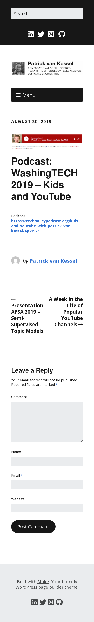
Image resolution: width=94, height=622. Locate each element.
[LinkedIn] (31, 34)
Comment (20, 397)
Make (43, 582)
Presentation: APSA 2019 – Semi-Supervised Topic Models (28, 318)
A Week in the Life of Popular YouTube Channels (66, 312)
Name (17, 452)
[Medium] (51, 34)
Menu (29, 94)
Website (17, 499)
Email (17, 475)
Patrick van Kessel (53, 260)
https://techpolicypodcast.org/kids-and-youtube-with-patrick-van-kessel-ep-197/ (45, 225)
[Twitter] (41, 34)
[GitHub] (62, 34)
